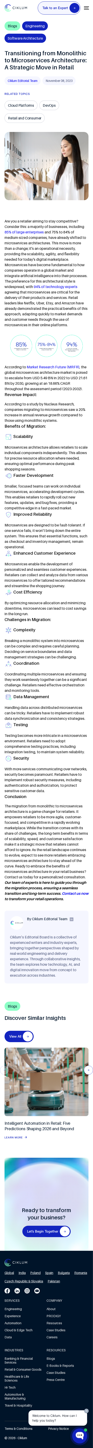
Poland (35, 1273)
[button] (88, 1070)
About (51, 1309)
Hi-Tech (10, 1387)
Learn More (14, 1137)
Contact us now (75, 893)
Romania (80, 1273)
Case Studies (55, 1330)
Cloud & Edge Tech (19, 1330)
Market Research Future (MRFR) (52, 367)
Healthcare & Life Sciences (17, 1378)
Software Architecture (25, 38)
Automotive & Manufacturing (15, 1396)
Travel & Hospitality (18, 1405)
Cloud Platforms (21, 105)
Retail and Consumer (24, 118)
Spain (49, 1273)
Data (8, 1337)
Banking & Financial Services (19, 1360)
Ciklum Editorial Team (22, 81)
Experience (13, 1316)
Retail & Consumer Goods (23, 1369)
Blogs (50, 1358)
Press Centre (55, 1380)
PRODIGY (53, 1316)
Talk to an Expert (55, 8)
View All (15, 1036)
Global (9, 1273)
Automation (13, 1323)
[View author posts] (71, 919)
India (22, 1273)
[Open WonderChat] (79, 1435)
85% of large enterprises (24, 232)
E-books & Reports (60, 1365)
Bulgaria (64, 1273)
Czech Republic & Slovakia (24, 1281)
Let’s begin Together (42, 1231)
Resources (54, 1323)
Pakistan (54, 1281)
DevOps (49, 105)
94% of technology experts (55, 286)
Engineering (35, 26)
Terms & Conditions (19, 1428)
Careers (52, 1337)
